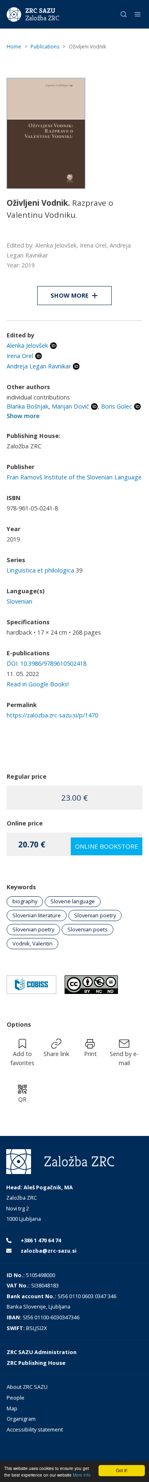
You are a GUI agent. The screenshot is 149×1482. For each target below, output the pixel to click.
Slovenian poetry (95, 915)
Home (14, 46)
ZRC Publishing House (36, 1363)
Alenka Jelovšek (27, 345)
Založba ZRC (42, 18)
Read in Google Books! (38, 684)
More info (82, 1475)
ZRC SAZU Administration (42, 1352)
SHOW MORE (69, 295)
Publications (45, 46)
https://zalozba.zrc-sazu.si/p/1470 (52, 715)
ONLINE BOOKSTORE (106, 846)
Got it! (121, 1470)
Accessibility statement (35, 1429)
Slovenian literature (36, 915)
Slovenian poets (87, 929)
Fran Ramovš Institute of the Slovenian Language (74, 477)
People (15, 1397)
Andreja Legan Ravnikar (39, 366)
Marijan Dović (70, 406)
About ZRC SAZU (27, 1387)
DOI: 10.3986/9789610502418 (47, 663)
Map (12, 1408)
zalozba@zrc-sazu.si (48, 1250)
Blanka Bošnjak (27, 406)
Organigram (21, 1418)
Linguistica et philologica (40, 570)
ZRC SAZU (40, 10)
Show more (23, 416)
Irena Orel (20, 356)
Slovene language (72, 901)
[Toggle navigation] (138, 14)
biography (24, 901)
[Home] (14, 13)
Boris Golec (116, 406)
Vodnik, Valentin (32, 943)
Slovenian (19, 601)
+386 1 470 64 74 (40, 1240)
